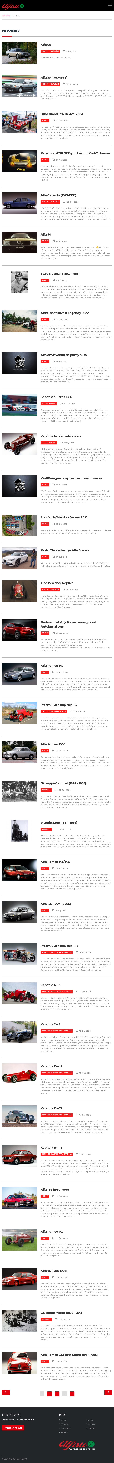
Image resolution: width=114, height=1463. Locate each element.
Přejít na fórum (13, 1428)
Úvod (63, 1420)
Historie (91, 1428)
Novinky (91, 1424)
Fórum (64, 1432)
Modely (64, 1424)
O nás (90, 1420)
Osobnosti (65, 1428)
